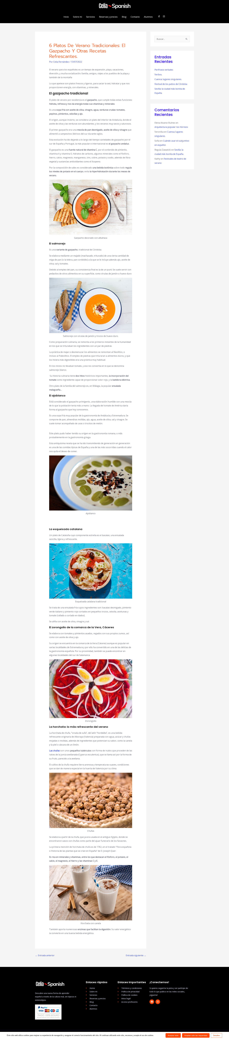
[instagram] (164, 16)
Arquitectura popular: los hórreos (171, 127)
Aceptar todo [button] (173, 1035)
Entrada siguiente (136, 955)
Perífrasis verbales (164, 69)
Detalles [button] (216, 1035)
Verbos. (158, 74)
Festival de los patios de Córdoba (171, 84)
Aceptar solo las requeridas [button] (195, 1035)
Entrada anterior (44, 955)
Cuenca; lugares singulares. (168, 79)
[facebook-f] (160, 16)
